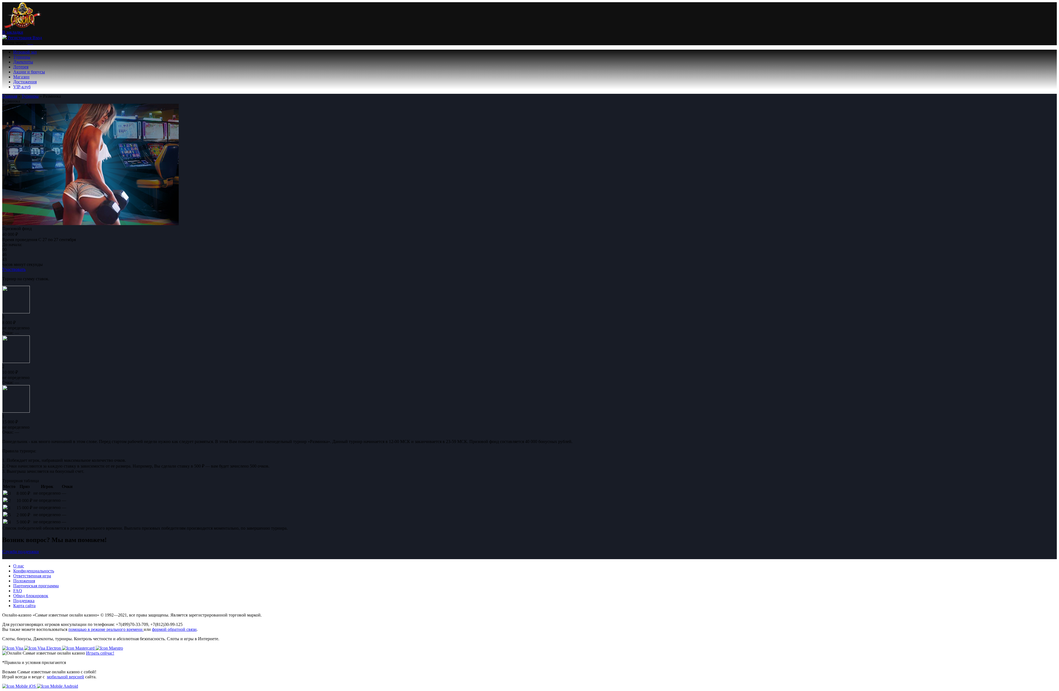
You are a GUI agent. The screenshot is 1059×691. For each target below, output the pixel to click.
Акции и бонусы (29, 72)
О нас (18, 566)
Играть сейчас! (100, 653)
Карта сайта (24, 605)
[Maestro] (109, 648)
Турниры (21, 57)
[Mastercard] (79, 648)
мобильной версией (65, 676)
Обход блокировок (30, 595)
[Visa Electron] (43, 648)
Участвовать (14, 269)
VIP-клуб (22, 86)
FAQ (17, 590)
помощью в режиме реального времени (106, 629)
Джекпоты (23, 62)
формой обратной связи (174, 629)
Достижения (25, 81)
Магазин (21, 76)
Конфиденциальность (33, 571)
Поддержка (23, 600)
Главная (9, 96)
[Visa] (13, 648)
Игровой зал (25, 52)
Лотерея (20, 67)
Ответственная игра (32, 575)
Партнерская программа (36, 585)
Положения (24, 580)
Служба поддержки (20, 551)
